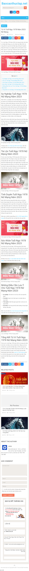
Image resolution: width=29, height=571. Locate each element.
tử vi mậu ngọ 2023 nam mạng (15, 145)
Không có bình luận (21, 34)
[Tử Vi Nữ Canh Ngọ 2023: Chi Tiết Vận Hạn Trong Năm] (14, 423)
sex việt (2, 570)
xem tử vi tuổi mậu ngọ (19, 352)
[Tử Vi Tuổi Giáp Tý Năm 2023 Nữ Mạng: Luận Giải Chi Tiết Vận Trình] (14, 401)
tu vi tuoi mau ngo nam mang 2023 (19, 311)
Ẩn (16, 75)
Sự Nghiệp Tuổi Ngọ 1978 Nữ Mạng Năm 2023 (13, 78)
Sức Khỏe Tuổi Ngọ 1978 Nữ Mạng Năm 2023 (13, 84)
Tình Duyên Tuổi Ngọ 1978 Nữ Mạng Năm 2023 (13, 82)
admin (3, 34)
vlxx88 (5, 570)
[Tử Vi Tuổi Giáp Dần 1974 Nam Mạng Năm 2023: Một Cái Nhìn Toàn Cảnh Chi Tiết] (14, 378)
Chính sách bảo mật (22, 550)
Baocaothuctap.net (14, 3)
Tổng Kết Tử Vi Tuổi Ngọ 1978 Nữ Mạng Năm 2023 (14, 89)
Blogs (4, 26)
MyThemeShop (25, 567)
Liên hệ (17, 550)
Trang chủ (7, 550)
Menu (3, 17)
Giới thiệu (13, 550)
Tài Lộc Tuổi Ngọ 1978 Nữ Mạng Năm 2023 (12, 80)
